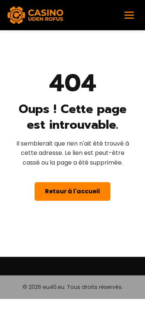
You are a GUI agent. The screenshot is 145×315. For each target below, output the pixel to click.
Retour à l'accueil (72, 191)
